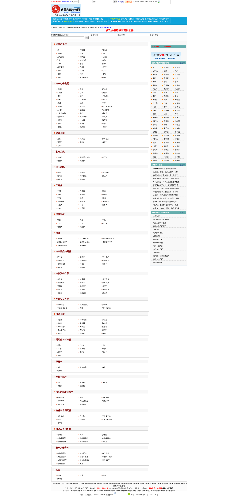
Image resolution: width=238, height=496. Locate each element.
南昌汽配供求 (127, 21)
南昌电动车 (67, 19)
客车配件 (105, 453)
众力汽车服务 (158, 233)
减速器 (104, 320)
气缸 (104, 53)
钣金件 (59, 205)
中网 (59, 191)
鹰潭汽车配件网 (119, 486)
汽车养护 (60, 401)
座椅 (81, 198)
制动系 (177, 150)
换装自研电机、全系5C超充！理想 (165, 172)
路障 (81, 308)
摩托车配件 (61, 457)
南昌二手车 (164, 21)
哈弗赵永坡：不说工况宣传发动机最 (166, 182)
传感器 (59, 89)
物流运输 (83, 404)
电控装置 (60, 117)
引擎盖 (82, 191)
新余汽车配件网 (132, 484)
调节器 (104, 120)
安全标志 (60, 305)
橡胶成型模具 (107, 242)
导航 (81, 89)
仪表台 (104, 194)
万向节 (82, 330)
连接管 (82, 349)
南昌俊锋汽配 (158, 243)
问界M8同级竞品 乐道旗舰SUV (164, 169)
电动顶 (177, 121)
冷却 (104, 60)
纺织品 (59, 371)
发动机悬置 (84, 77)
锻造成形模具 (85, 239)
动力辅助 (105, 172)
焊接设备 (105, 279)
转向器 (82, 172)
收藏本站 (144, 488)
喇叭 (81, 96)
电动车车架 (61, 438)
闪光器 (59, 93)
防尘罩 (59, 257)
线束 (81, 103)
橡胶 (104, 367)
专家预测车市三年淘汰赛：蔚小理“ (165, 192)
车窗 (59, 208)
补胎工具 (105, 289)
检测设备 (83, 293)
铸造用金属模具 (108, 239)
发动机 (59, 53)
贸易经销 (105, 401)
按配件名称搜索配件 (91, 27)
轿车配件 (83, 453)
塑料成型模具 (62, 245)
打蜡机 (59, 286)
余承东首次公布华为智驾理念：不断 (166, 198)
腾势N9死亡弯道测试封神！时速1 (165, 202)
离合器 (59, 320)
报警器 (59, 120)
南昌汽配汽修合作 (140, 21)
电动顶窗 (105, 110)
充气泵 (82, 283)
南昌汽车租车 (164, 19)
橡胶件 (82, 71)
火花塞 (104, 93)
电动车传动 (61, 442)
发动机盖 (105, 201)
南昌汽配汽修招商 (151, 19)
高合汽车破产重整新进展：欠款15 (165, 175)
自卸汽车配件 (85, 460)
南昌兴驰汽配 (158, 262)
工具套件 (83, 286)
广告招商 (136, 488)
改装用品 (60, 201)
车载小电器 (61, 113)
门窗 (81, 205)
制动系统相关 (85, 157)
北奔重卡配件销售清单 (161, 256)
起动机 (59, 110)
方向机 (59, 176)
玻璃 (104, 198)
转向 (59, 172)
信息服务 (60, 398)
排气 (104, 74)
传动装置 (83, 320)
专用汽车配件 (62, 460)
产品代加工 (84, 401)
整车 (81, 464)
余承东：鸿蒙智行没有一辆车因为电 (166, 208)
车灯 (104, 103)
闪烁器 (82, 420)
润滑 (104, 64)
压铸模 (59, 239)
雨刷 (59, 194)
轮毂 (59, 220)
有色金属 (83, 367)
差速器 (82, 327)
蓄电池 (104, 99)
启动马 (177, 107)
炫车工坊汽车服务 (159, 223)
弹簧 (104, 345)
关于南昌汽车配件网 (72, 488)
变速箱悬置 (61, 327)
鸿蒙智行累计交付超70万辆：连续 (165, 205)
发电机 (104, 117)
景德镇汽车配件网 (180, 484)
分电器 (82, 106)
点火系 (166, 110)
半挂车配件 (61, 453)
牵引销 (82, 416)
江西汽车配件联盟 (57, 484)
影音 (81, 113)
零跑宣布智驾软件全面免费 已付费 (165, 185)
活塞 (81, 53)
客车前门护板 (107, 420)
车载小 (155, 125)
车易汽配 (156, 216)
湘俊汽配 (156, 229)
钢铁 (59, 367)
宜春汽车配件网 (144, 484)
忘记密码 (121, 2)
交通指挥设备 (62, 308)
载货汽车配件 (107, 457)
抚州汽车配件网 (120, 484)
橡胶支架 (60, 67)
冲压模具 (83, 245)
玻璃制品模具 (85, 242)
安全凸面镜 (106, 308)
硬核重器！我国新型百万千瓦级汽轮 (166, 179)
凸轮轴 (82, 67)
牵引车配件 (106, 460)
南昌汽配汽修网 (65, 27)
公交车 (59, 423)
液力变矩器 (61, 330)
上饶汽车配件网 (108, 484)
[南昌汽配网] (66, 10)
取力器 (104, 323)
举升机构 (60, 416)
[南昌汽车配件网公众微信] (129, 495)
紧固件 (59, 349)
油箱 (81, 64)
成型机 (82, 386)
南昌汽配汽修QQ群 (88, 488)
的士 (59, 420)
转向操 (166, 160)
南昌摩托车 (77, 19)
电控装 (155, 128)
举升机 (59, 279)
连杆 (81, 74)
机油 (59, 475)
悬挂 (59, 139)
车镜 (104, 191)
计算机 (59, 293)
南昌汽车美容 (102, 21)
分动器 (82, 323)
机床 (59, 382)
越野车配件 (84, 457)
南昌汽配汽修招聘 (128, 19)
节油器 (104, 50)
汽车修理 (105, 398)
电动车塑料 (84, 438)
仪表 (81, 93)
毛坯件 (104, 71)
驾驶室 (82, 194)
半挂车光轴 (106, 416)
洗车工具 (105, 283)
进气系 (155, 75)
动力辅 (177, 157)
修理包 (82, 201)
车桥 (81, 223)
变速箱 (59, 323)
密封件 (82, 345)
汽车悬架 (105, 139)
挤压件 (104, 67)
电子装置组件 (107, 106)
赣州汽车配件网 (96, 484)
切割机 (59, 386)
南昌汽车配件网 (72, 484)
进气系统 (60, 57)
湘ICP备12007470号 (150, 495)
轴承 (59, 345)
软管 (104, 349)
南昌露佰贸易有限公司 (161, 220)
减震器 (82, 139)
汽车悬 (177, 143)
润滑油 (59, 479)
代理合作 (128, 488)
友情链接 (112, 488)
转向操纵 (83, 176)
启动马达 (105, 96)
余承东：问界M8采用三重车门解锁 (165, 195)
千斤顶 (59, 289)
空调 (59, 103)
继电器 (104, 113)
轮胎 (81, 220)
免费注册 (128, 2)
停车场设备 (61, 264)
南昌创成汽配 (158, 239)
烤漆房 (82, 279)
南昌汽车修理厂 (90, 21)
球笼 (104, 334)
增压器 (82, 50)
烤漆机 (104, 293)
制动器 (59, 157)
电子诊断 (83, 117)
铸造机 (82, 382)
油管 (59, 74)
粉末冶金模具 (62, 242)
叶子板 (82, 208)
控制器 (82, 120)
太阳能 (59, 106)
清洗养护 (83, 261)
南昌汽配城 (140, 19)
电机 (59, 99)
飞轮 (59, 60)
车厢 (59, 198)
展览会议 (60, 404)
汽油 (81, 475)
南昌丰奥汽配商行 (159, 226)
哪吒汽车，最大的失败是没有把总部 (166, 188)
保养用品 (105, 261)
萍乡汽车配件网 (156, 484)
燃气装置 (83, 60)
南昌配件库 (79, 21)
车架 (59, 223)
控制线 (59, 127)
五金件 (104, 352)
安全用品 (105, 257)
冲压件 (59, 71)
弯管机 (104, 382)
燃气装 (166, 78)
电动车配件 (61, 464)
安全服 (104, 305)
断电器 (104, 89)
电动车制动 (84, 442)
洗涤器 (82, 110)
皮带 (59, 64)
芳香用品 (60, 261)
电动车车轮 (106, 438)
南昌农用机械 (87, 19)
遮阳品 (82, 257)
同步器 (104, 327)
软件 (81, 398)
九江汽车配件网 (84, 484)
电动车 (59, 435)
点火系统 (83, 99)
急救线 (82, 289)
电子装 (177, 118)
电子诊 (166, 128)
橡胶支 (155, 85)
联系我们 (120, 488)
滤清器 (82, 57)
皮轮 (59, 77)
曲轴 (104, 77)
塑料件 (82, 124)
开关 (59, 96)
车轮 (104, 220)
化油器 (104, 57)
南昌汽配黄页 (58, 19)
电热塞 (82, 127)
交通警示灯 (84, 305)
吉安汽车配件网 (168, 484)
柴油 (104, 475)
